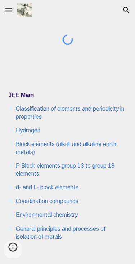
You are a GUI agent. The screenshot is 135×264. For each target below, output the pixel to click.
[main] (68, 166)
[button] (8, 10)
